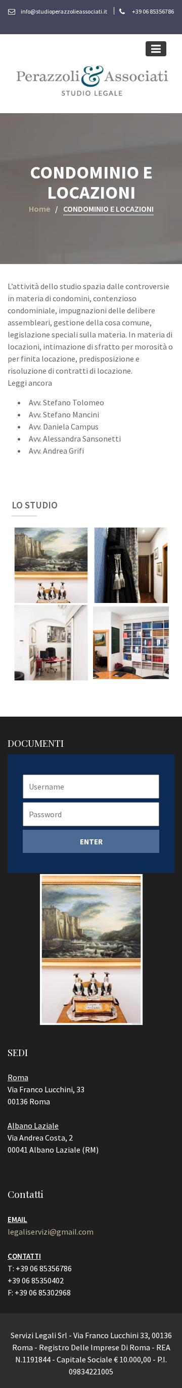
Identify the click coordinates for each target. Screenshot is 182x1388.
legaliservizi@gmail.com (51, 1232)
